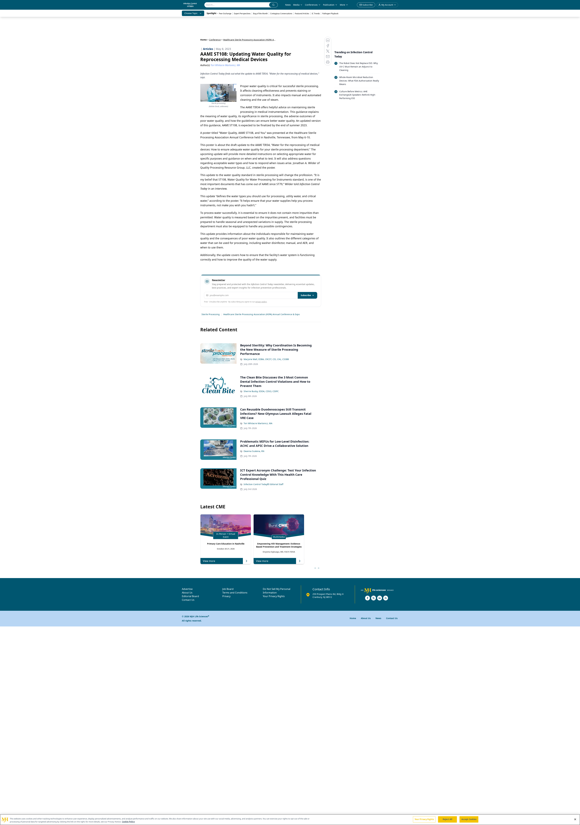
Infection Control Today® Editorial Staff (263, 484)
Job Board (228, 589)
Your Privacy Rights (274, 596)
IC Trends (316, 13)
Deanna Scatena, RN (254, 451)
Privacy (226, 596)
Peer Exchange (225, 13)
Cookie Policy (128, 821)
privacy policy (261, 301)
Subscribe (306, 295)
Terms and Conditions (234, 592)
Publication (328, 4)
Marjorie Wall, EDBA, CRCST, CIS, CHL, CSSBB (266, 359)
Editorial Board (190, 596)
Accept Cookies (469, 819)
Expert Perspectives (242, 13)
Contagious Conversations (281, 13)
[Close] (575, 819)
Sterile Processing (210, 314)
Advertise (187, 589)
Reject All (447, 819)
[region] (290, 819)
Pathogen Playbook (330, 13)
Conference (215, 39)
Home (203, 39)
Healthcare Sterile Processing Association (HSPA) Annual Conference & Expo (261, 314)
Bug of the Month (260, 13)
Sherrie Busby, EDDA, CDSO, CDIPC (261, 391)
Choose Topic (191, 13)
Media (296, 4)
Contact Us (188, 600)
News (288, 4)
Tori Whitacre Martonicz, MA (258, 423)
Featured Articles (302, 13)
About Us (187, 592)
